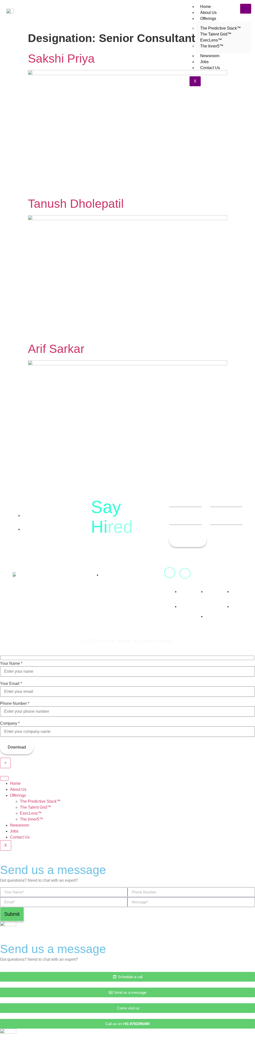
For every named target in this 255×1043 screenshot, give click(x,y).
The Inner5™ (211, 46)
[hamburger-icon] (245, 9)
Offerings (208, 18)
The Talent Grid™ (35, 807)
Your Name (11, 664)
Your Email (11, 684)
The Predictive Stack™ (40, 801)
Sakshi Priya (61, 58)
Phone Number (14, 704)
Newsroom (209, 56)
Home (205, 6)
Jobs (204, 62)
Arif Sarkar (56, 348)
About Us (208, 12)
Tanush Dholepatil (76, 203)
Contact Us (210, 68)
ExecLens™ (31, 813)
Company (10, 723)
